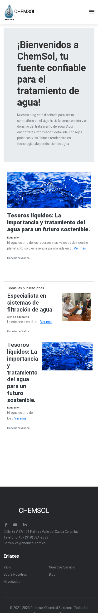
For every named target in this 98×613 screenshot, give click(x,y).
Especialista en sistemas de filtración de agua (29, 303)
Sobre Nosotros (15, 574)
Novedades (12, 581)
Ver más (80, 248)
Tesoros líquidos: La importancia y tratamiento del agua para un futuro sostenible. (22, 372)
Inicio (7, 567)
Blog (52, 574)
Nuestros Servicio (62, 567)
